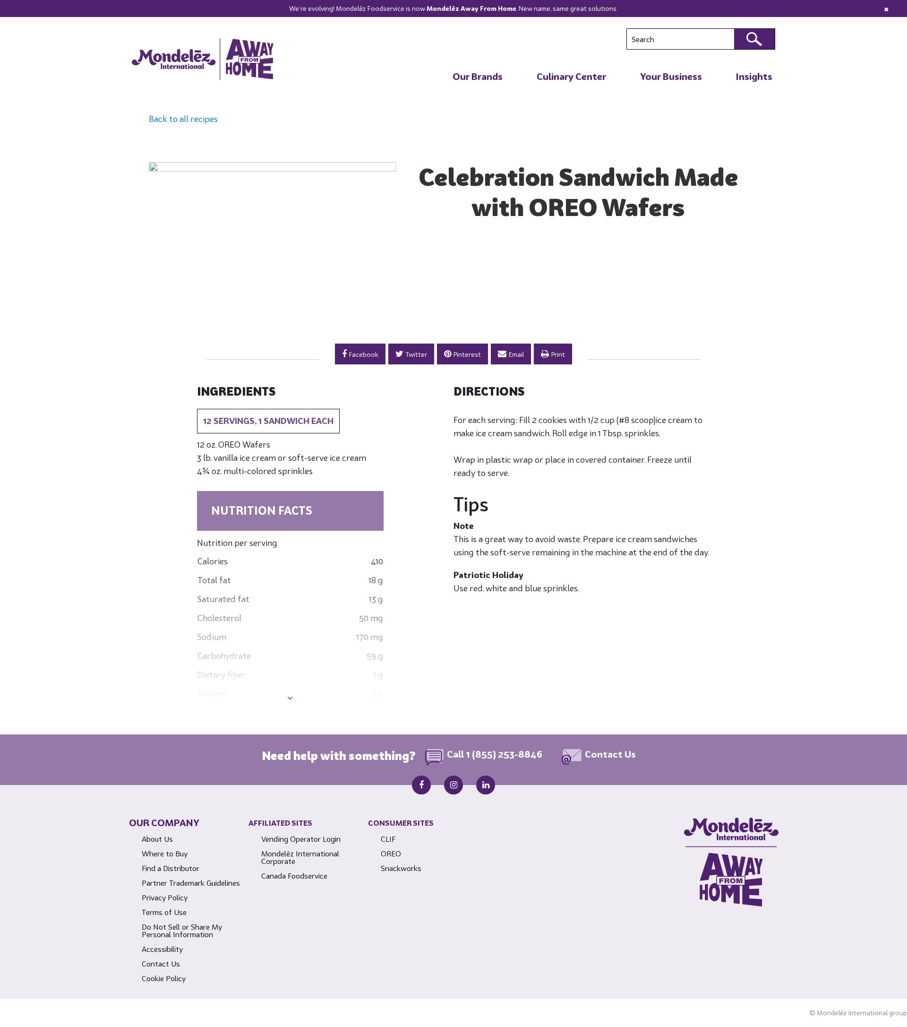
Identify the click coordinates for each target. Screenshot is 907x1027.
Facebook (363, 354)
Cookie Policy (164, 978)
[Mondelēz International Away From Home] (203, 59)
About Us (157, 839)
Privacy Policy (165, 897)
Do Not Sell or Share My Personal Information (182, 930)
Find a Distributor (170, 868)
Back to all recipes (183, 119)
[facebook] (421, 785)
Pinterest (467, 354)
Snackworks (401, 868)
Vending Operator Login (301, 839)
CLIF (388, 839)
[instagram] (453, 785)
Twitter (416, 354)
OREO (391, 853)
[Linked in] (485, 785)
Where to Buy (165, 853)
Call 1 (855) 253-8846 (494, 754)
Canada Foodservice (294, 875)
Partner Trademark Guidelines (191, 883)
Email (516, 354)
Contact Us (610, 754)
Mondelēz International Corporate (300, 857)
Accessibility (162, 949)
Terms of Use (164, 912)
